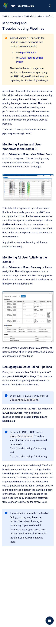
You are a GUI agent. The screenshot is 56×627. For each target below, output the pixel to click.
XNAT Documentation (22, 5)
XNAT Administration (33, 16)
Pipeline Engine (28, 52)
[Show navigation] (50, 621)
